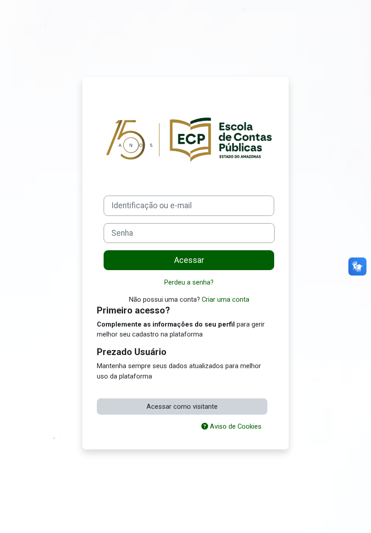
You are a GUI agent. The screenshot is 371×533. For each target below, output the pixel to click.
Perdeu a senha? (189, 282)
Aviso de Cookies (235, 426)
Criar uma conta (225, 299)
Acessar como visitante (182, 406)
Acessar (189, 260)
